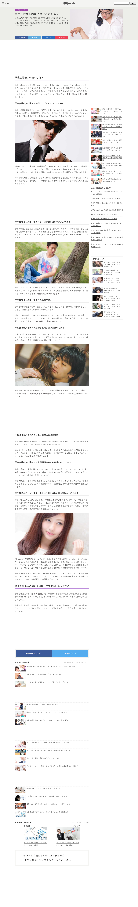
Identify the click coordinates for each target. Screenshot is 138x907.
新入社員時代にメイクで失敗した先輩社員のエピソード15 (48, 742)
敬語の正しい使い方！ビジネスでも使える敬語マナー (112, 306)
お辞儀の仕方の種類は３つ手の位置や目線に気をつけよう (112, 134)
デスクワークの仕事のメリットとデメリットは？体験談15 (112, 166)
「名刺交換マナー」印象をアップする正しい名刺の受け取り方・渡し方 (52, 766)
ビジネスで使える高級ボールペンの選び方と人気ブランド (48, 682)
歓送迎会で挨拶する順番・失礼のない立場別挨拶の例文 (112, 158)
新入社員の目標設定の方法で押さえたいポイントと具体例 (107, 231)
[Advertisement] (52, 58)
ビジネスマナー (21, 10)
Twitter (35, 37)
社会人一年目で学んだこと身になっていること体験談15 (47, 712)
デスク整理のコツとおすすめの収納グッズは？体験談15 (106, 224)
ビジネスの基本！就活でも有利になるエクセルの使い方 (112, 264)
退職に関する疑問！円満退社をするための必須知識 (112, 290)
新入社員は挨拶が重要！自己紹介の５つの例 (43, 758)
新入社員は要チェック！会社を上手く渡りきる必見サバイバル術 (112, 314)
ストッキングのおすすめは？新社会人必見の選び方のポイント (49, 750)
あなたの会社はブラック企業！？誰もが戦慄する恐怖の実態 (112, 298)
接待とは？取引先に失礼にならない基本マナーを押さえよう (48, 804)
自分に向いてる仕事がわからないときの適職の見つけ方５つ (107, 238)
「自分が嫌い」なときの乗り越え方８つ (105, 198)
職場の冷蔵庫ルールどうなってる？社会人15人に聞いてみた (112, 127)
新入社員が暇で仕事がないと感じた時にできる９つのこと (112, 111)
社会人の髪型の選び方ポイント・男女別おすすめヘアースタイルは (51, 666)
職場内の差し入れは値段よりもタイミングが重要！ (107, 204)
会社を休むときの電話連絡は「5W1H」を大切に (44, 674)
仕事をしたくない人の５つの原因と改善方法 (107, 210)
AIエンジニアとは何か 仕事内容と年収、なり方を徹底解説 (106, 193)
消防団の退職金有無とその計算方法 (104, 214)
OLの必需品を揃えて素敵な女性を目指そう (42, 704)
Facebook (22, 37)
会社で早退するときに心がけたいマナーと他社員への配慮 (48, 720)
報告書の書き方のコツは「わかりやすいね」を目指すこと (48, 812)
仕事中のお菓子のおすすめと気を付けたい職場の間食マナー (112, 119)
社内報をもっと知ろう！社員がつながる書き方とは (45, 788)
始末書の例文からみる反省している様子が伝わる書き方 (47, 796)
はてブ (49, 37)
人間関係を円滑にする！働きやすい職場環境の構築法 (112, 272)
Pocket (62, 37)
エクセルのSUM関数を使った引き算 (104, 219)
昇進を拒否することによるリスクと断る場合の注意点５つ (107, 245)
